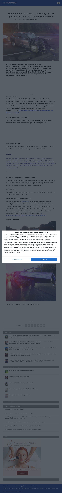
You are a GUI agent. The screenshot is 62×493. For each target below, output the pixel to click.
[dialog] (31, 247)
